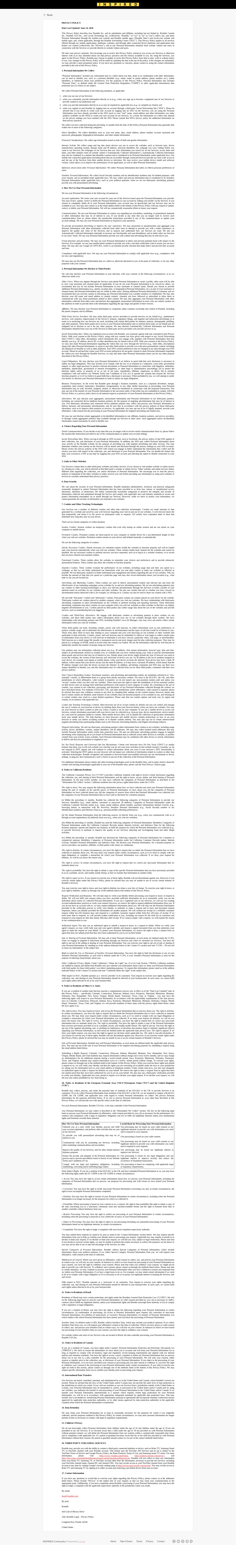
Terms (139, 1541)
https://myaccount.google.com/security (134, 1465)
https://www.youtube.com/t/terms (113, 1456)
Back (50, 15)
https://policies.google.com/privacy (149, 1456)
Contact (161, 1541)
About (113, 1541)
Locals (82, 1541)
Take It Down (126, 1541)
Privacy (149, 1541)
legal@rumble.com (70, 1496)
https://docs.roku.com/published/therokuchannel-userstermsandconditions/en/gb (96, 1458)
